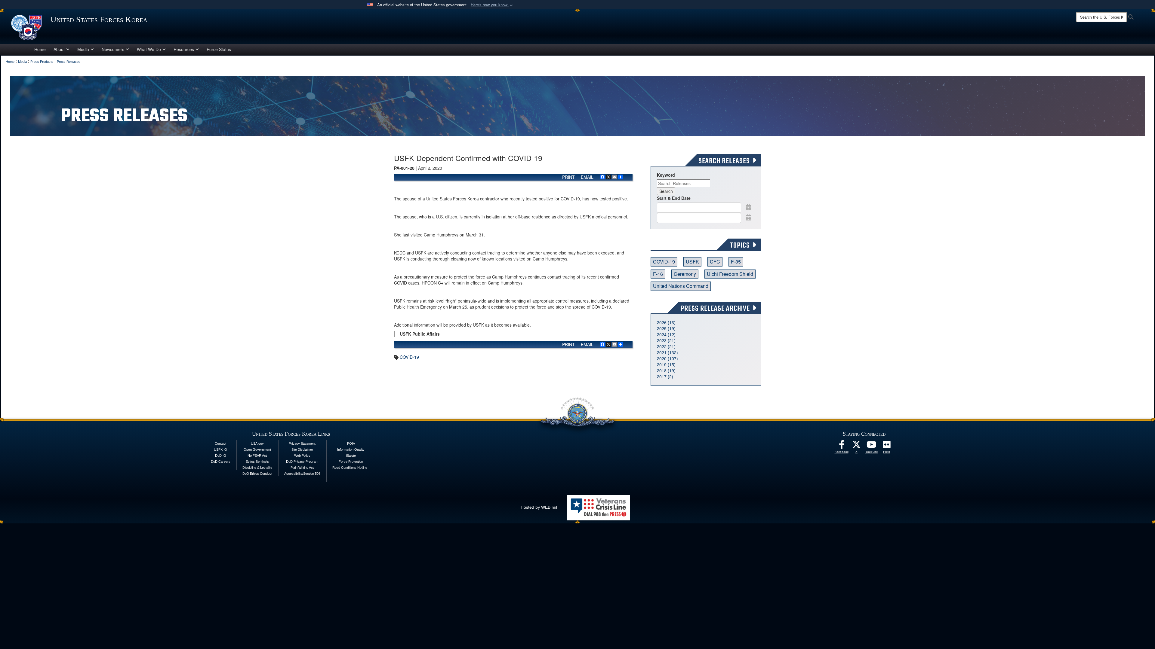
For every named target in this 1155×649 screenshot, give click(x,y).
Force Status (219, 49)
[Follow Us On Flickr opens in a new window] (886, 446)
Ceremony (685, 273)
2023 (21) (666, 340)
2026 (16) (666, 322)
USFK (692, 261)
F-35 (736, 261)
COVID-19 (409, 357)
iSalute (351, 455)
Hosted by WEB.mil (539, 507)
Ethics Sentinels (257, 461)
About (59, 49)
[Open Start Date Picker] (748, 207)
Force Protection (351, 461)
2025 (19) (666, 328)
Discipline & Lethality (257, 467)
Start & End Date (674, 198)
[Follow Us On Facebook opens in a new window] (841, 446)
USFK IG (220, 449)
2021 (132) (667, 352)
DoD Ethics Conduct (257, 473)
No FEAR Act (257, 455)
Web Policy (302, 455)
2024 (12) (666, 334)
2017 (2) (665, 376)
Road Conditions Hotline (349, 467)
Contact (220, 443)
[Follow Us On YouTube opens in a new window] (871, 446)
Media (83, 49)
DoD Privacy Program (302, 461)
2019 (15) (666, 364)
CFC (715, 261)
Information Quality (351, 449)
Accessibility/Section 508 (302, 473)
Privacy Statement (302, 443)
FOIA (351, 443)
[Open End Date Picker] (748, 217)
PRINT (568, 177)
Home (40, 49)
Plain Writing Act (302, 467)
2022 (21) (666, 346)
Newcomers (113, 49)
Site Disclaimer (302, 449)
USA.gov (257, 443)
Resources (184, 49)
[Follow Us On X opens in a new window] (856, 446)
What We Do (149, 49)
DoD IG (220, 455)
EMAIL (587, 177)
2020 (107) (667, 358)
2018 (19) (666, 370)
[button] (492, 5)
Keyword (666, 175)
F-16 (658, 273)
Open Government (257, 449)
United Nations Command (680, 285)
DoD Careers (220, 461)
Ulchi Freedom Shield (730, 273)
